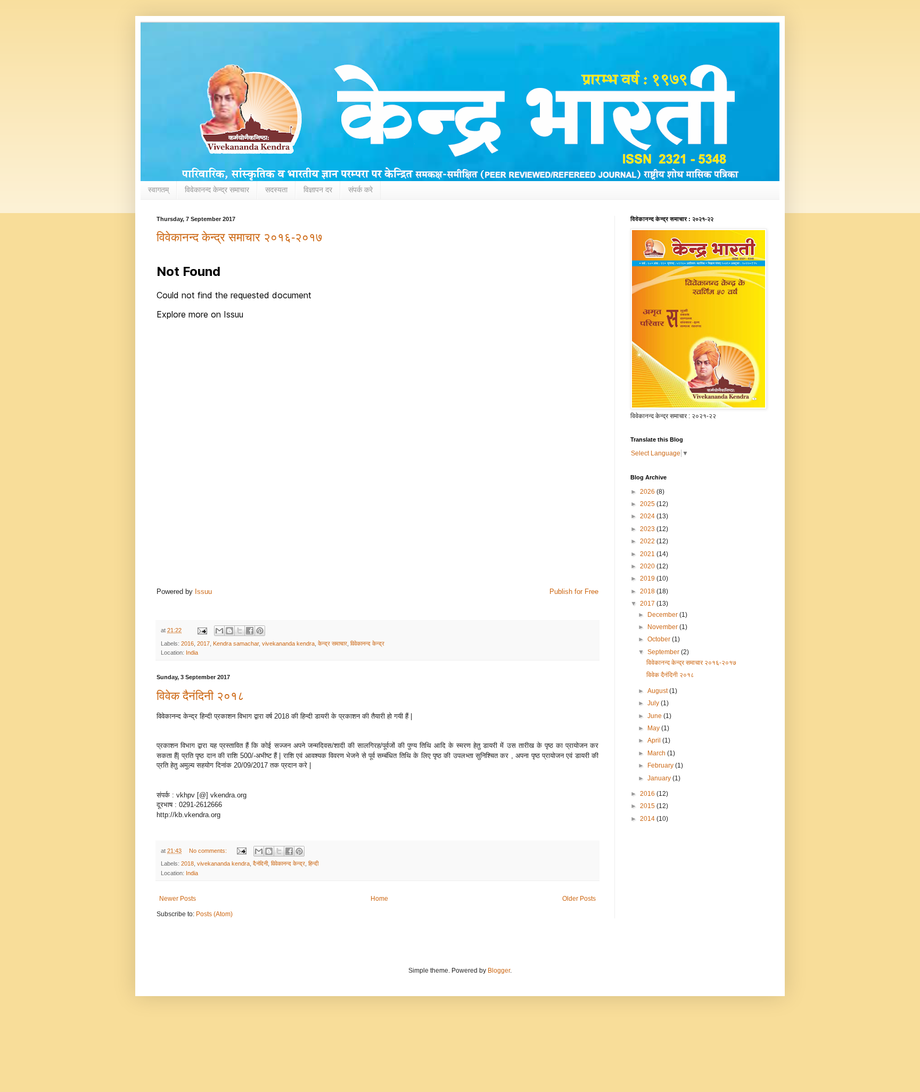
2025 (648, 504)
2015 (648, 806)
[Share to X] (239, 630)
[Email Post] (202, 630)
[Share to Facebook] (249, 630)
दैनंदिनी (260, 863)
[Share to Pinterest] (259, 630)
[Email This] (219, 630)
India (192, 652)
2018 (187, 863)
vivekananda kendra (288, 643)
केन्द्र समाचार (332, 643)
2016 (187, 643)
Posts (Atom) (214, 914)
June (655, 716)
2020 (648, 566)
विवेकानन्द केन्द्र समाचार (217, 189)
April (654, 740)
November (663, 627)
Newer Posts (177, 898)
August (658, 691)
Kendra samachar (236, 643)
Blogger (499, 970)
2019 (648, 578)
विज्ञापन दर (317, 189)
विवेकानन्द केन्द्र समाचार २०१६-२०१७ (240, 237)
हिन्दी (313, 863)
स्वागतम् (158, 189)
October (659, 639)
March (657, 753)
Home (379, 898)
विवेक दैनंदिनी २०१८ (200, 696)
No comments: (208, 850)
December (663, 614)
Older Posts (579, 898)
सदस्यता (276, 189)
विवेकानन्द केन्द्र (367, 643)
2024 (648, 516)
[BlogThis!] (229, 630)
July (654, 703)
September (664, 652)
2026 (648, 491)
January (659, 778)
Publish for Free (573, 592)
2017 (203, 643)
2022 (648, 541)
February (661, 765)
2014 (648, 818)
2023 (648, 529)
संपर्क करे (360, 189)
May (654, 728)
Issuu (203, 592)
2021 (648, 554)
